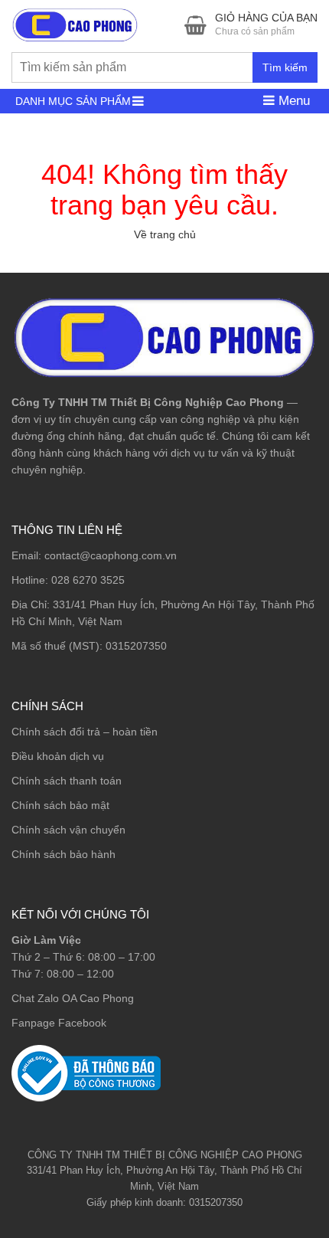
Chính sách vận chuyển (68, 830)
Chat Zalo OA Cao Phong (72, 998)
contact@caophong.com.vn (110, 555)
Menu (292, 100)
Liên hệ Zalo (256, 1138)
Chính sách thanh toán (66, 781)
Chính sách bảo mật (60, 805)
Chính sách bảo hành (63, 854)
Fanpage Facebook (58, 1023)
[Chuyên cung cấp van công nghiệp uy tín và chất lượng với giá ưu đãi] (74, 23)
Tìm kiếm (285, 67)
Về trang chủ (165, 234)
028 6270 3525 (88, 580)
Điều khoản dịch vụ (57, 756)
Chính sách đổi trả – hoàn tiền (84, 731)
